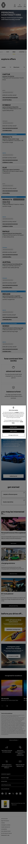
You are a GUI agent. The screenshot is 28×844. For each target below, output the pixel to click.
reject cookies (13, 431)
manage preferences (13, 435)
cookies (17, 412)
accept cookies (13, 427)
